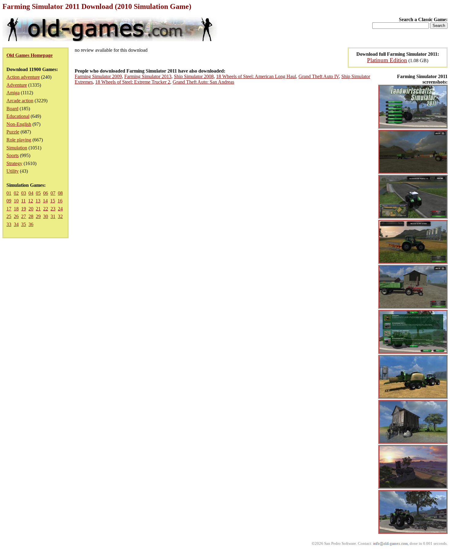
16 (60, 200)
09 (8, 200)
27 (23, 216)
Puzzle (12, 131)
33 (8, 224)
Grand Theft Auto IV (318, 76)
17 (8, 208)
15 (52, 200)
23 (53, 208)
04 (30, 193)
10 (16, 200)
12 (30, 200)
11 (23, 200)
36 (30, 224)
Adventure (16, 85)
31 (53, 216)
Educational (17, 116)
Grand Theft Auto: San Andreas (203, 82)
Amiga (13, 92)
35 (23, 224)
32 (60, 216)
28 (30, 216)
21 (38, 208)
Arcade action (19, 100)
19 (23, 208)
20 (30, 208)
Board (12, 108)
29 (38, 216)
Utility (12, 171)
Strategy (14, 163)
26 (16, 216)
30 (45, 216)
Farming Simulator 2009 (98, 76)
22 (45, 208)
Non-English (18, 124)
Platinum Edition (387, 60)
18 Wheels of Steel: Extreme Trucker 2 (132, 82)
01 (8, 193)
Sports (12, 155)
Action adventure (23, 77)
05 (38, 193)
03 (23, 193)
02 (16, 193)
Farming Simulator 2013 (147, 76)
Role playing (18, 139)
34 (16, 224)
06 (45, 193)
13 (38, 200)
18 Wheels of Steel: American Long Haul (256, 76)
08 (60, 193)
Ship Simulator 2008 (194, 76)
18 (16, 208)
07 (53, 193)
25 (8, 216)
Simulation (16, 147)
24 (60, 208)
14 (45, 200)
